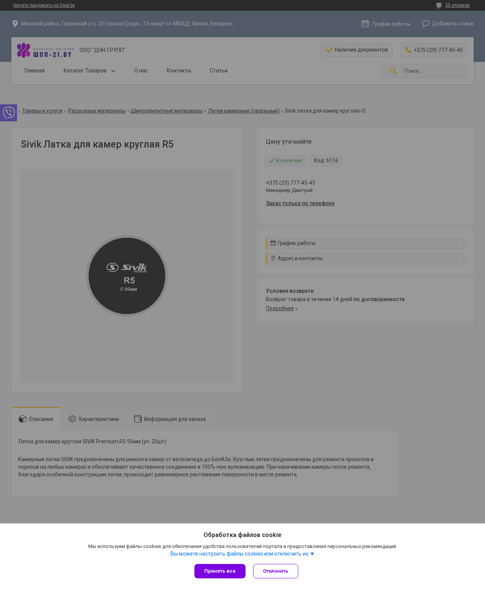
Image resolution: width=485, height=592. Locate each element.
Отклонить (275, 571)
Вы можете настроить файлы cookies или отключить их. (240, 554)
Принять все (220, 571)
